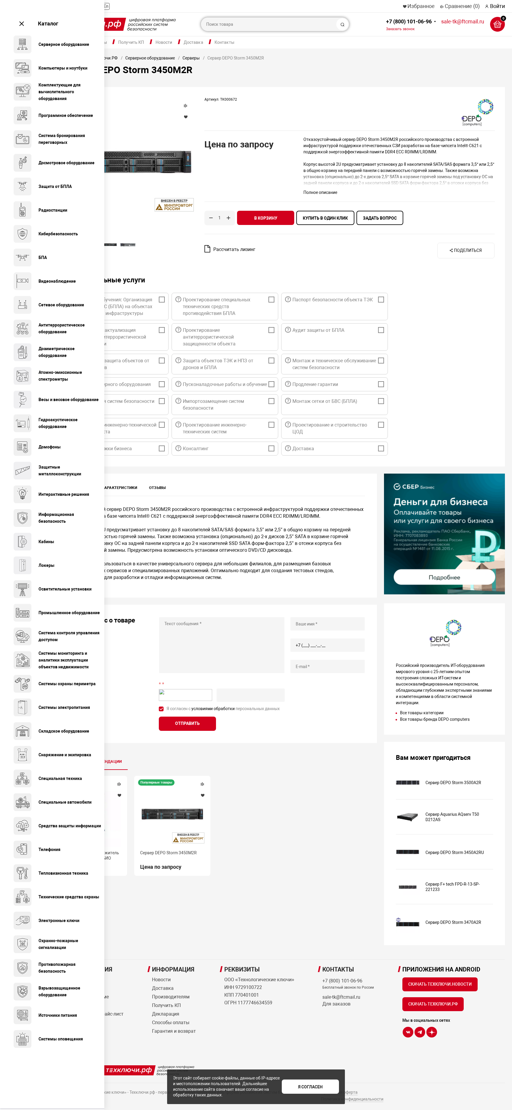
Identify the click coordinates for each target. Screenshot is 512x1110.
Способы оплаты (170, 1022)
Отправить (187, 723)
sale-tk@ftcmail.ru (462, 21)
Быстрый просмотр (172, 814)
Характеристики (119, 487)
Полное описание (320, 192)
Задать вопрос (380, 218)
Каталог (48, 23)
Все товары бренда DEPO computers (435, 719)
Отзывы (157, 487)
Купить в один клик (325, 218)
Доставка (193, 42)
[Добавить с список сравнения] (119, 784)
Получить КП (131, 42)
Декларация (165, 1014)
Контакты (224, 42)
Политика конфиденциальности (352, 1099)
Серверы (191, 58)
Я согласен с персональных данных (223, 708)
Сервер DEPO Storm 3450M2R (168, 852)
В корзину (265, 218)
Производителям (171, 997)
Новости (164, 42)
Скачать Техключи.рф (433, 1004)
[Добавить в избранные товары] (119, 795)
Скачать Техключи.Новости (440, 984)
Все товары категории (422, 712)
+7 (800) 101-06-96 (409, 24)
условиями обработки (213, 708)
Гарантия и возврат (174, 1031)
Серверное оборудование (150, 58)
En (106, 6)
